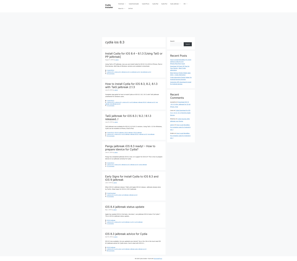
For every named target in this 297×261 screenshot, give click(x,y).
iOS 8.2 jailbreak (128, 132)
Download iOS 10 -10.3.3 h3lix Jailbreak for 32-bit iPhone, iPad (180, 104)
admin (172, 125)
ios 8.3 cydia (117, 249)
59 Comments (110, 73)
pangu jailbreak (143, 164)
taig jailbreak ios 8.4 (146, 72)
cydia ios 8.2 (118, 102)
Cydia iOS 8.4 (110, 70)
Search (172, 41)
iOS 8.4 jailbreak (111, 220)
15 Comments (110, 166)
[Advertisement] (148, 24)
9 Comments (110, 196)
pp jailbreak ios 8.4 (135, 72)
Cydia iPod (164, 4)
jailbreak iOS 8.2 (142, 102)
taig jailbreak (151, 134)
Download (121, 4)
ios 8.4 (132, 222)
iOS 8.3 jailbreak (137, 132)
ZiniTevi (130, 8)
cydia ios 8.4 (117, 72)
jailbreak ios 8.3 (151, 102)
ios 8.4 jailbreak (138, 222)
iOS (185, 4)
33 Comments (110, 136)
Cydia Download (111, 193)
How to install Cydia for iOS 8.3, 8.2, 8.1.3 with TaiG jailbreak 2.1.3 (131, 85)
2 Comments (110, 223)
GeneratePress (158, 258)
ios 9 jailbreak (125, 195)
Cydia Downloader (134, 4)
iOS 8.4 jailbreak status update (124, 206)
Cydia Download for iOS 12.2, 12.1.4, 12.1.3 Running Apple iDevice (180, 113)
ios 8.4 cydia (117, 195)
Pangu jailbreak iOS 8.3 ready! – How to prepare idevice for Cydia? (130, 147)
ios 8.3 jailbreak (133, 102)
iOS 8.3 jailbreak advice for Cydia (126, 233)
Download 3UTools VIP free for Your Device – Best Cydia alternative (179, 68)
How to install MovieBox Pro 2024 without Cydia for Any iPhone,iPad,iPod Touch (180, 61)
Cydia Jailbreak (174, 4)
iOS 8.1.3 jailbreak (119, 132)
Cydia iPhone (145, 4)
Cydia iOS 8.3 (110, 100)
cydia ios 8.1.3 (110, 102)
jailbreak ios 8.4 (126, 72)
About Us (120, 8)
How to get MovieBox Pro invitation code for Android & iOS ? (180, 127)
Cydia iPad (155, 4)
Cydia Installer (109, 6)
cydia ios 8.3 (110, 72)
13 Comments (110, 105)
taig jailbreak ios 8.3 (115, 104)
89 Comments (110, 250)
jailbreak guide (134, 249)
